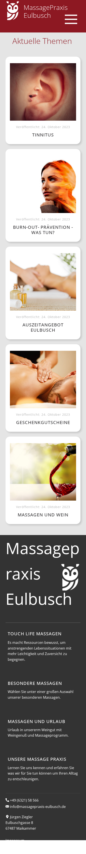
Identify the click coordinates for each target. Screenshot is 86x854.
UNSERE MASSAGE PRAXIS (37, 759)
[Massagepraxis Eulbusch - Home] (13, 10)
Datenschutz (16, 851)
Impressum (15, 840)
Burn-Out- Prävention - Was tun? (43, 229)
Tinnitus (43, 135)
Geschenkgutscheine (43, 422)
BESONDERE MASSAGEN (35, 683)
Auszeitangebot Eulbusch (43, 327)
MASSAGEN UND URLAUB (36, 721)
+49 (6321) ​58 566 (24, 800)
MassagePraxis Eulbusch (46, 11)
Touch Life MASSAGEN (35, 634)
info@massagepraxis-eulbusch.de (37, 806)
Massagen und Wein (43, 515)
